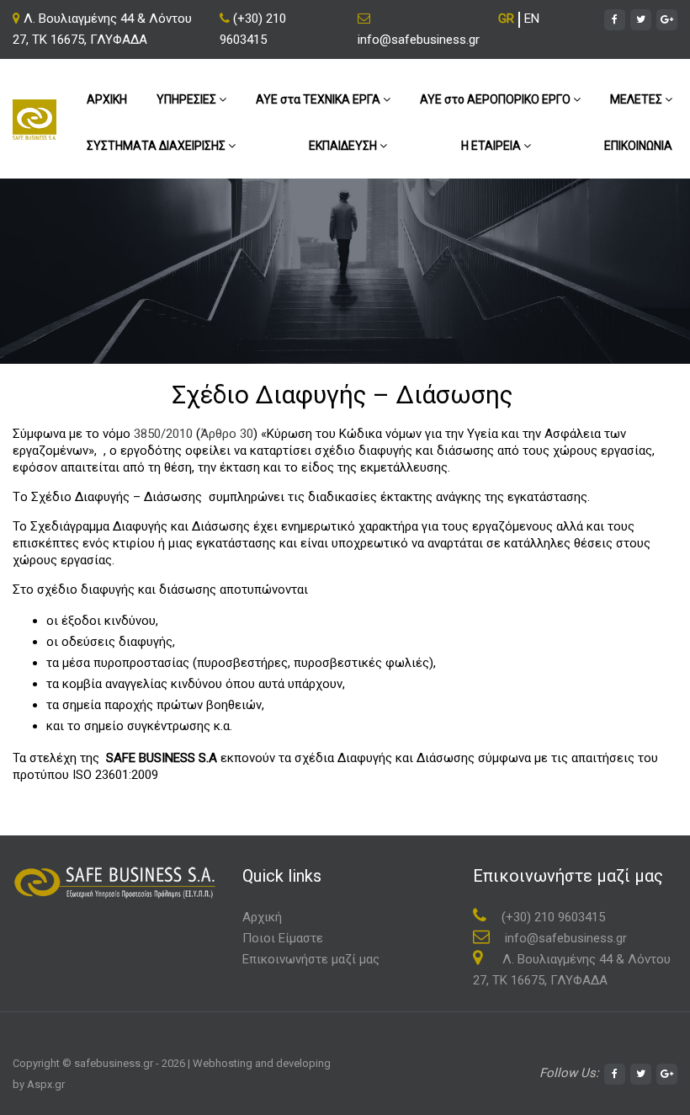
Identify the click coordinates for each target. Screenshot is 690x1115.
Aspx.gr (46, 1084)
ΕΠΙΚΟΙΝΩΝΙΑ (638, 145)
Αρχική (262, 917)
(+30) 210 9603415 (253, 29)
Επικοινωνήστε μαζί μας (311, 959)
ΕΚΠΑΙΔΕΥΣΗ (344, 145)
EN (531, 18)
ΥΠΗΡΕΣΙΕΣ (188, 99)
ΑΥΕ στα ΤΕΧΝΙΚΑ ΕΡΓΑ (319, 99)
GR (506, 18)
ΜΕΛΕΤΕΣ (637, 99)
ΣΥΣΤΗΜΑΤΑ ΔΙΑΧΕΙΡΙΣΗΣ (157, 145)
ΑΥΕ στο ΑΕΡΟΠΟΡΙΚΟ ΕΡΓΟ (496, 99)
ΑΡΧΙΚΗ (107, 99)
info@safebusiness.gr (419, 39)
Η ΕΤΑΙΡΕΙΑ (492, 145)
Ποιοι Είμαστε (282, 938)
